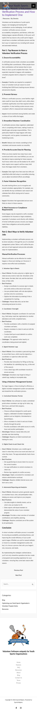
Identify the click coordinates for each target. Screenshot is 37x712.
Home (18, 662)
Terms (18, 680)
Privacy (18, 683)
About (18, 672)
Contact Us (18, 678)
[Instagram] (21, 708)
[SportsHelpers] (6, 6)
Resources (6, 18)
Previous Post (18, 570)
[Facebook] (16, 708)
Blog (3, 600)
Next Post (18, 575)
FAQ (18, 667)
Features (18, 665)
